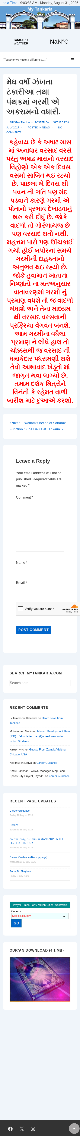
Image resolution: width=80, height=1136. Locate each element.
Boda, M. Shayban (20, 871)
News (46, 127)
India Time (9, 3)
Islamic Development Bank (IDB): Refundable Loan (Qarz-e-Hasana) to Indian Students (40, 736)
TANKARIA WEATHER (40, 41)
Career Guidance (46, 762)
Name (20, 562)
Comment (24, 497)
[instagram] (33, 1128)
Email (20, 582)
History (14, 825)
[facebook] (10, 1128)
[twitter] (22, 1128)
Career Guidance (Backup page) (28, 857)
